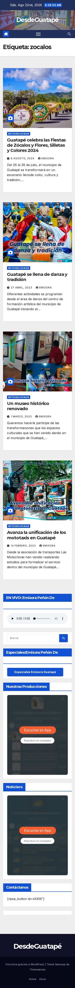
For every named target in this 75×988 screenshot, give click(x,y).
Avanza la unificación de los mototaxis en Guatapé (36, 535)
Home (32, 979)
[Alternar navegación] (38, 34)
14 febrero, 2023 (24, 545)
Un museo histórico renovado (28, 406)
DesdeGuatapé (37, 20)
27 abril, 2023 (22, 287)
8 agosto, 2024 (23, 158)
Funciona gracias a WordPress (25, 964)
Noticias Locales (18, 134)
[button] (69, 34)
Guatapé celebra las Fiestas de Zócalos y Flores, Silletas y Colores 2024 (36, 145)
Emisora (47, 158)
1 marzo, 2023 (22, 416)
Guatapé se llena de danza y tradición (37, 277)
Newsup (60, 964)
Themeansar (38, 969)
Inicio (42, 979)
